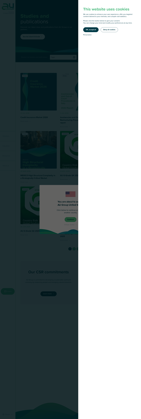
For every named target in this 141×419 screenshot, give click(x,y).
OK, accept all (91, 29)
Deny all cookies (109, 29)
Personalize (87, 35)
